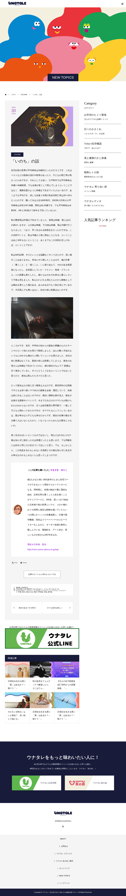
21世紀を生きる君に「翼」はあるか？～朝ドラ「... (17, 684)
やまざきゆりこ (38, 589)
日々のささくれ (54, 589)
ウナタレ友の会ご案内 (64, 861)
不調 (19, 592)
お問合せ (64, 846)
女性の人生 (29, 592)
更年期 (50, 592)
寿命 (35, 592)
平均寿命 (40, 592)
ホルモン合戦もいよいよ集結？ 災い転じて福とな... (17, 715)
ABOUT (63, 839)
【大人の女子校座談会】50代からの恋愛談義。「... (66, 684)
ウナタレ (55, 590)
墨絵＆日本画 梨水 (36, 544)
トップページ (64, 883)
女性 (23, 592)
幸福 (45, 592)
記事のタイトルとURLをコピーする (42, 574)
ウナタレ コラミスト (64, 854)
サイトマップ (64, 868)
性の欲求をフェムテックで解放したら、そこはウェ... (41, 684)
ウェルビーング (46, 590)
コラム (46, 589)
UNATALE (24, 587)
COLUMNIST (27, 589)
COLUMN (17, 154)
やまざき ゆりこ (58, 470)
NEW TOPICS (64, 876)
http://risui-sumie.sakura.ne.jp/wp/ (43, 549)
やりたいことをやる (33, 590)
